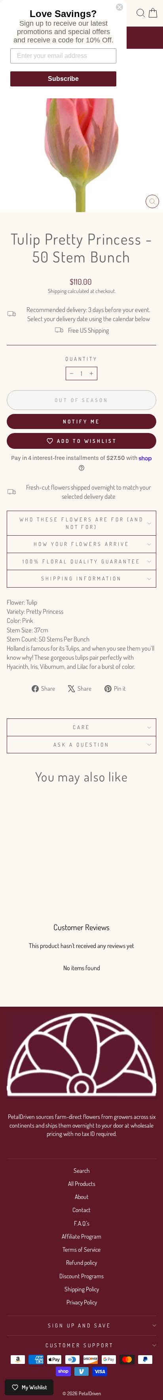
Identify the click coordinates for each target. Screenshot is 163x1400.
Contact (81, 1210)
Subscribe (63, 78)
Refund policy (81, 1262)
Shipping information (81, 578)
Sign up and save (80, 1325)
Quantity (81, 358)
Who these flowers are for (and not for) (81, 523)
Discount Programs (81, 1276)
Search (82, 1170)
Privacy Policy (81, 1302)
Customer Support (79, 1345)
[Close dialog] (119, 7)
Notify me (81, 421)
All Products (81, 1183)
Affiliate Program (81, 1236)
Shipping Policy (81, 1289)
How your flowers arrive (81, 543)
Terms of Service (81, 1249)
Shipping (57, 290)
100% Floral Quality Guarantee (81, 561)
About (82, 1197)
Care (81, 727)
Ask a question (81, 744)
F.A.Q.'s (81, 1223)
